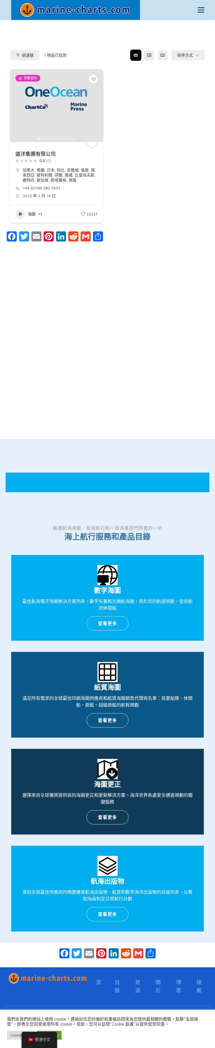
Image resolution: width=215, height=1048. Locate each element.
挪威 (69, 175)
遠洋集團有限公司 (35, 154)
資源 (138, 986)
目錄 (117, 986)
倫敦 (85, 170)
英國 (72, 180)
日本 (51, 170)
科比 (61, 170)
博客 (178, 986)
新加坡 (42, 180)
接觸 (199, 986)
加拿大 (28, 170)
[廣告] (107, 354)
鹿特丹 (28, 180)
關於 (158, 986)
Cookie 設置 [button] (20, 1035)
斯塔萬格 (58, 180)
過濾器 (28, 55)
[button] (17, 105)
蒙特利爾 (44, 175)
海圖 (32, 214)
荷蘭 (58, 175)
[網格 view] (135, 55)
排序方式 (185, 55)
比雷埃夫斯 (84, 175)
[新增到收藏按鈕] (93, 79)
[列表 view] (149, 55)
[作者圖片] (92, 142)
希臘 (41, 170)
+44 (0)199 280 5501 (41, 187)
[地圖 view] (162, 55)
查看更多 (107, 623)
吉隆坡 (73, 170)
